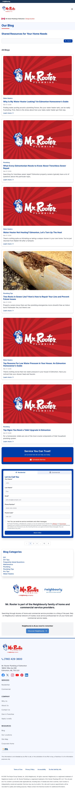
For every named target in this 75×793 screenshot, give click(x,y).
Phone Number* (10, 504)
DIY (4, 557)
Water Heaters (8, 98)
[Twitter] (7, 675)
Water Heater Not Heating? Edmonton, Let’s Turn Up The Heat (32, 232)
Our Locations (7, 735)
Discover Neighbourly (36, 631)
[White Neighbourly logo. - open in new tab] (6, 1)
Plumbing (6, 162)
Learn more (7, 113)
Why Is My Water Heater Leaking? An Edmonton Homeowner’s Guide (35, 101)
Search (69, 41)
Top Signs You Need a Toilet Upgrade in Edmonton (27, 430)
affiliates (54, 523)
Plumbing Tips (8, 293)
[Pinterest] (21, 675)
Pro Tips (6, 571)
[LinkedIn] (26, 675)
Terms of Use (18, 769)
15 (44, 543)
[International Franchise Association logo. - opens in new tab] (5, 749)
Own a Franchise (8, 714)
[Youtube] (17, 675)
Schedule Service (39, 460)
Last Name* (8, 487)
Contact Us (6, 710)
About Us (5, 705)
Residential (21, 472)
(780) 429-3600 (13, 659)
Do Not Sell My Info (55, 769)
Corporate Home (8, 744)
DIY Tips (6, 560)
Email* (7, 496)
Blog (3, 730)
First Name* (8, 479)
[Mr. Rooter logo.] (26, 590)
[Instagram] (12, 675)
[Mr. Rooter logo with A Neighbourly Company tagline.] (37, 648)
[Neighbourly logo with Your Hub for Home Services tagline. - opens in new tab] (54, 590)
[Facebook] (3, 675)
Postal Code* (9, 513)
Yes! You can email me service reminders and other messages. (27, 521)
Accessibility (42, 769)
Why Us (4, 701)
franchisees (63, 523)
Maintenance (8, 564)
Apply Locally (7, 719)
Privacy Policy (29, 769)
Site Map (5, 739)
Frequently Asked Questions (13, 562)
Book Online (37, 533)
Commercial (56, 472)
